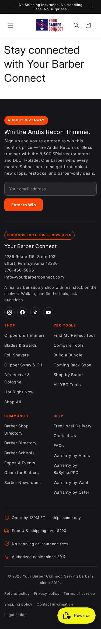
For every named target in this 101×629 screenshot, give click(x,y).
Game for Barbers (21, 472)
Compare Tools (69, 345)
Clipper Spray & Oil (23, 365)
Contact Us (65, 435)
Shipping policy (18, 604)
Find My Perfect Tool (74, 335)
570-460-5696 (19, 270)
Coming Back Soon (73, 365)
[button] (11, 25)
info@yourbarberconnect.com (34, 277)
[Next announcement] (91, 7)
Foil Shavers (16, 355)
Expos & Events (19, 462)
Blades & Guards (20, 345)
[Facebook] (22, 312)
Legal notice (15, 615)
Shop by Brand (68, 374)
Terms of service (79, 593)
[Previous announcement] (10, 7)
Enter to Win (23, 204)
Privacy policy (46, 593)
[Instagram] (9, 312)
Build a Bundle (68, 355)
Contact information (55, 604)
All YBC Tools (67, 384)
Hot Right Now (19, 392)
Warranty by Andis (72, 455)
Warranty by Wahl (71, 482)
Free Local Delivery (73, 426)
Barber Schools (19, 453)
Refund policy (17, 593)
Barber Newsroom (22, 482)
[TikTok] (35, 312)
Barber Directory (20, 443)
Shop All (12, 402)
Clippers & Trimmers (24, 335)
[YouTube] (48, 312)
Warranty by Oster (71, 492)
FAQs (59, 445)
